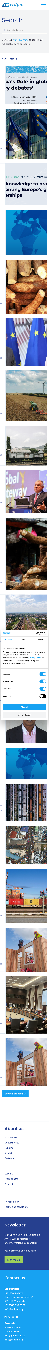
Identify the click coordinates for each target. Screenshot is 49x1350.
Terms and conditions (16, 1206)
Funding (9, 1147)
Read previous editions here (20, 1250)
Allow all (24, 707)
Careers (9, 1173)
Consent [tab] (8, 640)
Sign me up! (13, 1259)
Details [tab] (24, 640)
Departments (12, 1142)
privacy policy (34, 658)
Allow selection (24, 715)
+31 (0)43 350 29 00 (15, 1305)
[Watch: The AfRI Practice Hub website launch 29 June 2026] (24, 845)
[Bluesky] (9, 1317)
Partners (9, 1158)
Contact (9, 1184)
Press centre (11, 1178)
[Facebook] (17, 1317)
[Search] (4, 30)
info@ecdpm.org (14, 1309)
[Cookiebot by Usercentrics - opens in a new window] (35, 633)
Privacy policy (12, 1201)
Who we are (11, 1137)
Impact (8, 1153)
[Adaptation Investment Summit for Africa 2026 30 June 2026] (24, 763)
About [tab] (40, 640)
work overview (20, 39)
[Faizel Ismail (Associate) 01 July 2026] (24, 729)
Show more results (15, 1093)
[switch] (42, 681)
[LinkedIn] (6, 1317)
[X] (13, 1317)
